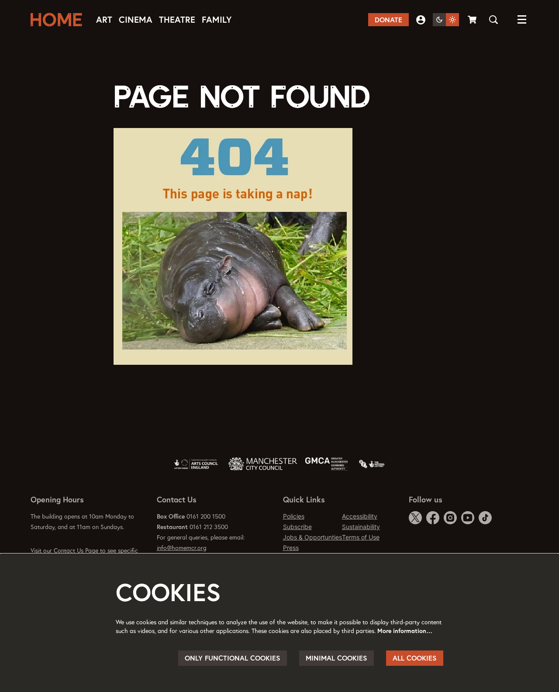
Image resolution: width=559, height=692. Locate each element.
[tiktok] (485, 517)
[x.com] (415, 517)
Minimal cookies (336, 658)
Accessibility (359, 516)
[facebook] (432, 517)
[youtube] (467, 517)
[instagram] (450, 517)
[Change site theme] (446, 19)
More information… (404, 631)
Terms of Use (361, 537)
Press (291, 547)
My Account (420, 19)
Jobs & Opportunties (312, 537)
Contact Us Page (76, 550)
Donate (388, 19)
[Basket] (473, 19)
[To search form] (493, 19)
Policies (293, 516)
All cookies (415, 658)
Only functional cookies (232, 658)
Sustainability (361, 526)
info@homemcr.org (182, 548)
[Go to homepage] (59, 20)
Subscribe (297, 526)
